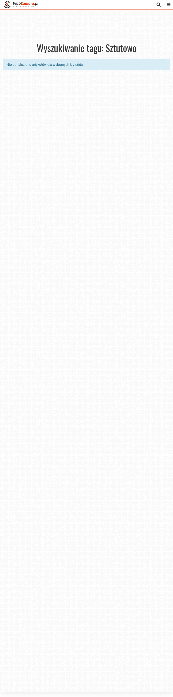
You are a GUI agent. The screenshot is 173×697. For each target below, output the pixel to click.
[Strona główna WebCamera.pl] (21, 4)
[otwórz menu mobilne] (168, 4)
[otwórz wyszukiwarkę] (158, 4)
